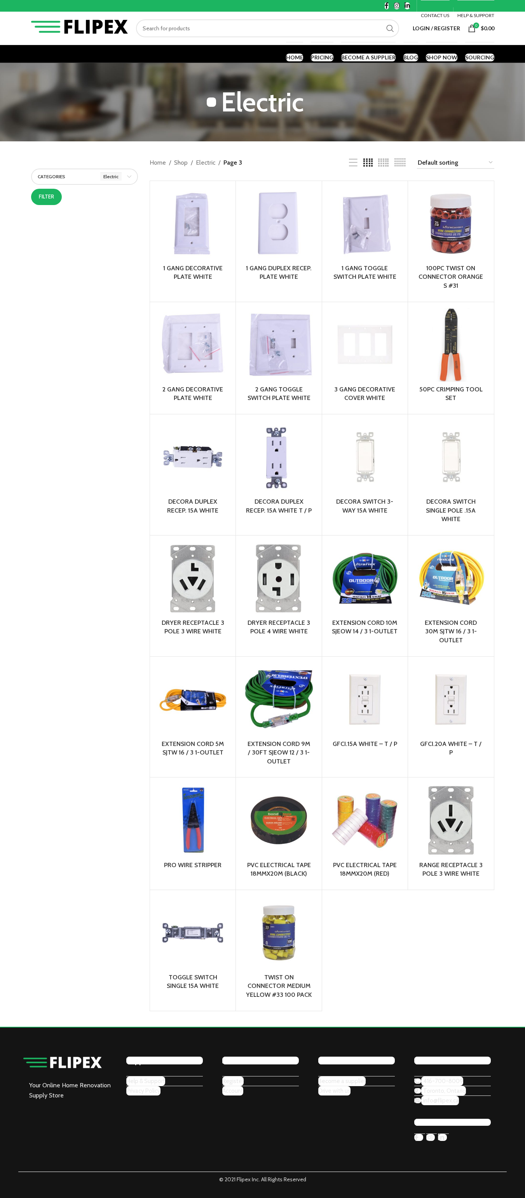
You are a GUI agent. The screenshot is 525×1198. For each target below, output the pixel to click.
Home (158, 162)
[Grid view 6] (399, 163)
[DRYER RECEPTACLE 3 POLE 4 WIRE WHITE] (279, 578)
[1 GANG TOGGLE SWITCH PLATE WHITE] (365, 224)
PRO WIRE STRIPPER (193, 865)
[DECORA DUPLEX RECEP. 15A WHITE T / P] (279, 457)
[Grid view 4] (368, 163)
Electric (205, 162)
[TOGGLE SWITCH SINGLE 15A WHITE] (193, 933)
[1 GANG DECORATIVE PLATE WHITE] (193, 224)
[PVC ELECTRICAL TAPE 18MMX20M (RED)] (365, 820)
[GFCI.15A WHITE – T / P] (365, 699)
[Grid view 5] (383, 163)
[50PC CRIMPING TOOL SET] (451, 345)
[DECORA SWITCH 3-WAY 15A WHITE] (365, 457)
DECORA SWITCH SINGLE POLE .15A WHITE (451, 510)
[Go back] (211, 102)
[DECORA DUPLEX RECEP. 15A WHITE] (193, 457)
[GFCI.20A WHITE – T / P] (451, 699)
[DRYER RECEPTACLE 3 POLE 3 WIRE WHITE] (193, 578)
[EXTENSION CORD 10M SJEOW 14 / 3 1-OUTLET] (365, 578)
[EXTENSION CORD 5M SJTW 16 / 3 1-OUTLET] (193, 699)
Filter (46, 196)
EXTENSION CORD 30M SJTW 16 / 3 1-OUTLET (451, 631)
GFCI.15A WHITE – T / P (365, 744)
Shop (181, 162)
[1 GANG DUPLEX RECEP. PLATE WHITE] (279, 224)
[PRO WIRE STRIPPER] (193, 820)
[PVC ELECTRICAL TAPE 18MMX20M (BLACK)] (279, 820)
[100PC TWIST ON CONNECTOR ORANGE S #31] (451, 224)
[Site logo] (79, 27)
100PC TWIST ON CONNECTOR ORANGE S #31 (451, 276)
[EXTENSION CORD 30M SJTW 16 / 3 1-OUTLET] (451, 578)
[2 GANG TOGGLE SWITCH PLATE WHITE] (279, 345)
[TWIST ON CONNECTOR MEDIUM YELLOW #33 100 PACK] (279, 933)
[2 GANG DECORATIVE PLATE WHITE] (193, 345)
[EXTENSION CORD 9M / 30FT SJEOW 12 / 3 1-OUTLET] (279, 699)
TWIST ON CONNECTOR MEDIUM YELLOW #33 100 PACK (279, 986)
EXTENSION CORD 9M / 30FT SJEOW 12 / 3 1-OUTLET (279, 752)
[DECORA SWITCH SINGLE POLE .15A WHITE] (451, 457)
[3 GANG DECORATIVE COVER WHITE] (365, 345)
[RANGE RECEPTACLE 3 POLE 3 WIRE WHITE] (451, 820)
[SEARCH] (390, 28)
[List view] (353, 163)
